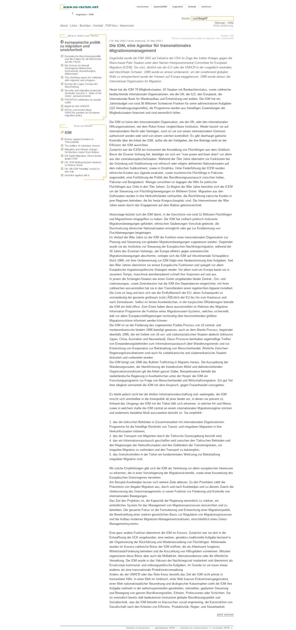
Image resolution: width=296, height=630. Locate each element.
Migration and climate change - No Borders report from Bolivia (81, 151)
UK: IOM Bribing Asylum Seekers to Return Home (83, 163)
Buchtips (85, 25)
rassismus (143, 6)
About (64, 25)
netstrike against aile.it (76, 175)
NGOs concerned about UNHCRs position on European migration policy (82, 112)
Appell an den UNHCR (76, 106)
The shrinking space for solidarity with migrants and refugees (83, 79)
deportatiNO (160, 6)
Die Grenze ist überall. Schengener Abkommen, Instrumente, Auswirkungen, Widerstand (80, 69)
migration (177, 6)
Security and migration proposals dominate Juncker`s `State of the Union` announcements (83, 93)
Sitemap (220, 23)
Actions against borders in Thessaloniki (78, 140)
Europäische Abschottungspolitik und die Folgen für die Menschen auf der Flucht (82, 59)
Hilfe (231, 23)
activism (206, 6)
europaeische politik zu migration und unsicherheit (80, 46)
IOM (91, 14)
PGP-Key (111, 25)
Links (73, 25)
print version (225, 614)
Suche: (186, 18)
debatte (192, 6)
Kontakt (98, 25)
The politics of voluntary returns (82, 145)
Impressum (127, 25)
